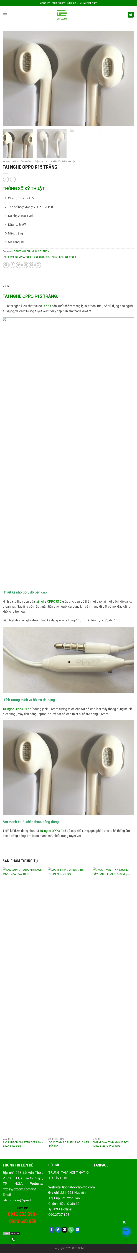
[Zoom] (7, 121)
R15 (47, 256)
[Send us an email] (64, 1230)
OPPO (21, 256)
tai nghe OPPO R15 (48, 601)
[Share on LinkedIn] (38, 265)
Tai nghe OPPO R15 (16, 709)
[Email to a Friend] (25, 265)
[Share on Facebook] (12, 265)
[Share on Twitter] (19, 265)
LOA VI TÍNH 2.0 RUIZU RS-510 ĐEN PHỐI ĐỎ (68, 1144)
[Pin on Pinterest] (32, 265)
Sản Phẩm (25, 161)
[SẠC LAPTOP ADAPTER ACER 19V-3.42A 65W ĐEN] (23, 1002)
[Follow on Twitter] (58, 1230)
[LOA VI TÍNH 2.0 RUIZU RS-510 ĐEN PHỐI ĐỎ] (68, 1002)
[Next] (127, 78)
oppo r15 (30, 256)
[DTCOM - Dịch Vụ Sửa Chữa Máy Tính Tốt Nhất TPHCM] (68, 14)
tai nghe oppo (69, 256)
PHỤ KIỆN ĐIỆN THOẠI (63, 161)
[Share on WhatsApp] (6, 265)
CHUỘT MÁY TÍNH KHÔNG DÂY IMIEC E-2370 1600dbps (111, 1144)
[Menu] (5, 14)
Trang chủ (9, 161)
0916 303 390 (21, 1214)
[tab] (6, 286)
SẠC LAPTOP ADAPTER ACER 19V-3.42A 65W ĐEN (23, 1144)
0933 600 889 (22, 1221)
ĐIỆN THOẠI (41, 161)
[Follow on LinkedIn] (77, 1230)
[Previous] (10, 78)
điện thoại (12, 256)
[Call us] (71, 1230)
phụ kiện (40, 256)
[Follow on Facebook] (52, 1230)
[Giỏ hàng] (131, 15)
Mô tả (6, 286)
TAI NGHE (55, 256)
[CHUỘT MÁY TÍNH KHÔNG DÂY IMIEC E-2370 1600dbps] (113, 1002)
